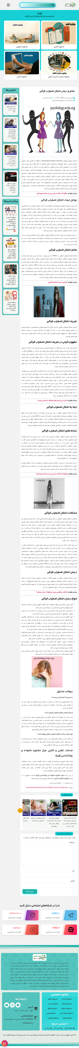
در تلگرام (55, 913)
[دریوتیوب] (32, 930)
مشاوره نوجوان (53, 1018)
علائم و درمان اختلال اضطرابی (57, 282)
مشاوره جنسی (53, 1004)
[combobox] (37, 5)
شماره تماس (27, 1015)
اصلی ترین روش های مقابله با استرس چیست (52, 400)
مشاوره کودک (67, 1018)
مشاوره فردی (51, 1013)
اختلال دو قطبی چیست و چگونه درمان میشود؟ (51, 592)
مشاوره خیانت (67, 999)
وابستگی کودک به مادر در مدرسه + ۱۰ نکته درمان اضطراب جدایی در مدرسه (11, 161)
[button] (20, 810)
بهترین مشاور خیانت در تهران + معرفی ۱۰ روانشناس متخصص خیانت (11, 187)
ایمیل (73, 881)
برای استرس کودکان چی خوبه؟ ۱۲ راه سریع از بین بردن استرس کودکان (12, 134)
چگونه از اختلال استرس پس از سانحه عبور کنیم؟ (51, 474)
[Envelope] (6, 1005)
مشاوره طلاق (52, 1008)
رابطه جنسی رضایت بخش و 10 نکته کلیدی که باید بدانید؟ (11, 306)
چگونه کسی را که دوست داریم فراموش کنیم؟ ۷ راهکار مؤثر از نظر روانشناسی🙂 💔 (11, 224)
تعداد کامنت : (47, 98)
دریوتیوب (17, 927)
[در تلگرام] (71, 915)
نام (74, 871)
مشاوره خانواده (66, 1008)
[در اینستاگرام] (32, 915)
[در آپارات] (71, 930)
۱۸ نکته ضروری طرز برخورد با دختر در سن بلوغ (11, 108)
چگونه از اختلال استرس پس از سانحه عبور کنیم (52, 193)
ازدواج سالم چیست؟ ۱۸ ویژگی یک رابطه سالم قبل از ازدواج (11, 254)
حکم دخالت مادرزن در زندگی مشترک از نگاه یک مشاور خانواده (11, 280)
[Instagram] (12, 1005)
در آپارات (56, 927)
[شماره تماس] (36, 1017)
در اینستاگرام (15, 913)
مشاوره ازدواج (67, 1004)
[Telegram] (18, 1005)
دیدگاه (72, 842)
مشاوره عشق (53, 999)
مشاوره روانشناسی (58, 100)
